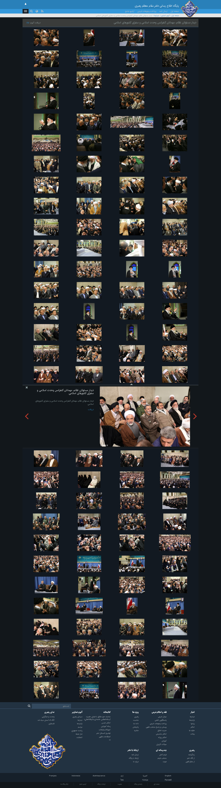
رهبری (192, 750)
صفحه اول (174, 11)
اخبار (192, 712)
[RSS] (42, 11)
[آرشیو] (96, 740)
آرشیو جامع (129, 11)
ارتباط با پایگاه (101, 784)
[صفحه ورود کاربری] (26, 4)
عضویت (120, 784)
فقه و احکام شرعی (159, 712)
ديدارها (156, 15)
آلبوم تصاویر (165, 15)
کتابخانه (106, 712)
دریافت (91, 409)
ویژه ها (135, 712)
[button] (26, 11)
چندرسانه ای (161, 750)
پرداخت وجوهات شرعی (146, 11)
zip (27, 23)
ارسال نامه (163, 11)
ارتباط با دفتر (133, 750)
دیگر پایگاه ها (64, 784)
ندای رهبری (49, 712)
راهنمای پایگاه (138, 784)
